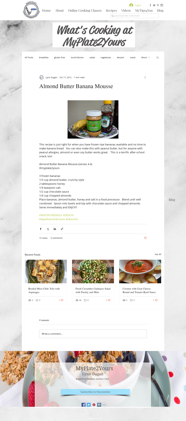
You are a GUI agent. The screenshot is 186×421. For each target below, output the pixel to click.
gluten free (59, 57)
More (144, 57)
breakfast (43, 57)
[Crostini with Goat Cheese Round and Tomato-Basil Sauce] (140, 271)
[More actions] (145, 77)
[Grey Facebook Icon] (150, 5)
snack (133, 57)
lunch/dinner (77, 57)
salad (92, 57)
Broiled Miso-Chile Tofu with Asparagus (44, 290)
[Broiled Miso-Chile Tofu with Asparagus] (46, 271)
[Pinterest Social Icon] (94, 405)
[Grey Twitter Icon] (154, 5)
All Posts (29, 57)
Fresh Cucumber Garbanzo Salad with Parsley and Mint (93, 290)
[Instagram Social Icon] (99, 405)
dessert (120, 57)
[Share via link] (62, 229)
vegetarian (106, 57)
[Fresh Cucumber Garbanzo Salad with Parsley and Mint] (93, 271)
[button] (157, 57)
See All (158, 254)
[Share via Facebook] (40, 229)
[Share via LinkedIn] (54, 229)
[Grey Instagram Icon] (161, 5)
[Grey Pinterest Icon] (158, 5)
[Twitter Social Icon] (89, 405)
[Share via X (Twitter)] (47, 229)
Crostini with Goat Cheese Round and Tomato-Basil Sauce (139, 290)
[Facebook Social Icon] (83, 405)
